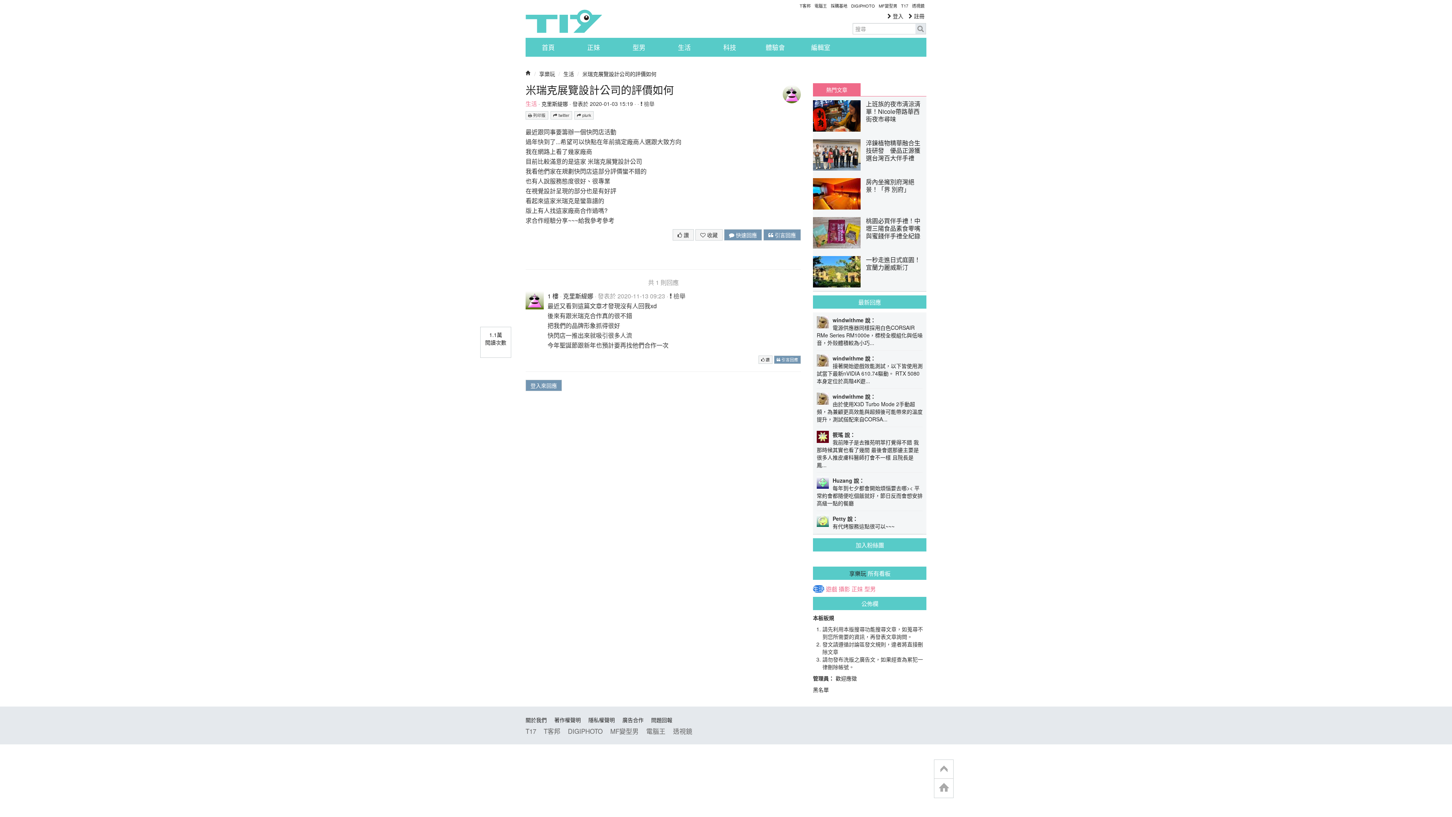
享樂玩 (547, 74)
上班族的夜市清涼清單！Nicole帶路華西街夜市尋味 (893, 111)
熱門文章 (836, 89)
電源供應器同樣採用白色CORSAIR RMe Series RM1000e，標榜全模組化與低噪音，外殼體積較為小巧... (870, 335)
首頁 (548, 47)
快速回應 (745, 235)
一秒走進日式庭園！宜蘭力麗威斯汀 (893, 263)
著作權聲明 (567, 720)
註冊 (918, 16)
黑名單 (821, 689)
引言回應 (784, 235)
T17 (564, 21)
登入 (897, 16)
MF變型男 (888, 6)
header (943, 769)
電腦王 (820, 6)
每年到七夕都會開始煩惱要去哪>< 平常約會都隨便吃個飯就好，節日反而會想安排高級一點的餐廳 (870, 495)
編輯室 (820, 47)
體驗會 (775, 47)
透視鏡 (918, 6)
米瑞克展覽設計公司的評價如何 (619, 74)
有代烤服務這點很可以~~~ (864, 526)
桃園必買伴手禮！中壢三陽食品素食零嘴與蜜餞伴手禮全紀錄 (893, 228)
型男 (639, 47)
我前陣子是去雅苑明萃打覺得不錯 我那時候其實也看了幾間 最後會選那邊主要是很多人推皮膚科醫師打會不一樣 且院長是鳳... (868, 453)
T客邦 (805, 6)
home (943, 788)
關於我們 (536, 720)
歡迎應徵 (846, 678)
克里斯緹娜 (554, 103)
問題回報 (661, 720)
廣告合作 (633, 720)
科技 (729, 47)
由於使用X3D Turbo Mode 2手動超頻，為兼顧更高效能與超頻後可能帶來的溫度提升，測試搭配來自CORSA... (870, 411)
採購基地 (839, 6)
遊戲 (831, 589)
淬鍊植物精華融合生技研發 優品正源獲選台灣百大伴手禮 (893, 150)
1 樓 (553, 296)
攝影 (844, 589)
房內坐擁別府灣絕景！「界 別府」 (890, 185)
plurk (586, 115)
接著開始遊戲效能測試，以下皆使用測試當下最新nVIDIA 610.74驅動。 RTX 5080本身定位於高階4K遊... (870, 373)
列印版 (539, 115)
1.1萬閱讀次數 (495, 338)
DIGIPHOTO (863, 6)
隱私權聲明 (601, 720)
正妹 (593, 47)
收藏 (712, 235)
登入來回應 (544, 385)
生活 (684, 47)
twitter (563, 115)
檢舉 (648, 103)
